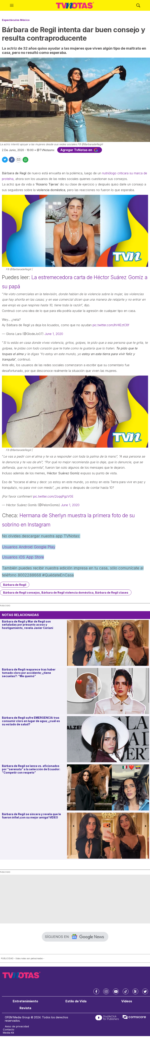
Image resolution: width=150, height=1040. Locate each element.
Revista (25, 1008)
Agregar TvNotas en (76, 150)
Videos (126, 1001)
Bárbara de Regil (14, 584)
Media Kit (8, 1032)
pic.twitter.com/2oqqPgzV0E (53, 496)
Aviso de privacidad (17, 1026)
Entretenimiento (25, 1001)
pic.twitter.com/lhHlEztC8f (111, 325)
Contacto (8, 1029)
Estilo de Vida (76, 1001)
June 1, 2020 (54, 334)
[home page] (75, 5)
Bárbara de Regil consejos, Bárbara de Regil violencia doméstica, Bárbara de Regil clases (65, 592)
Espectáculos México (15, 19)
